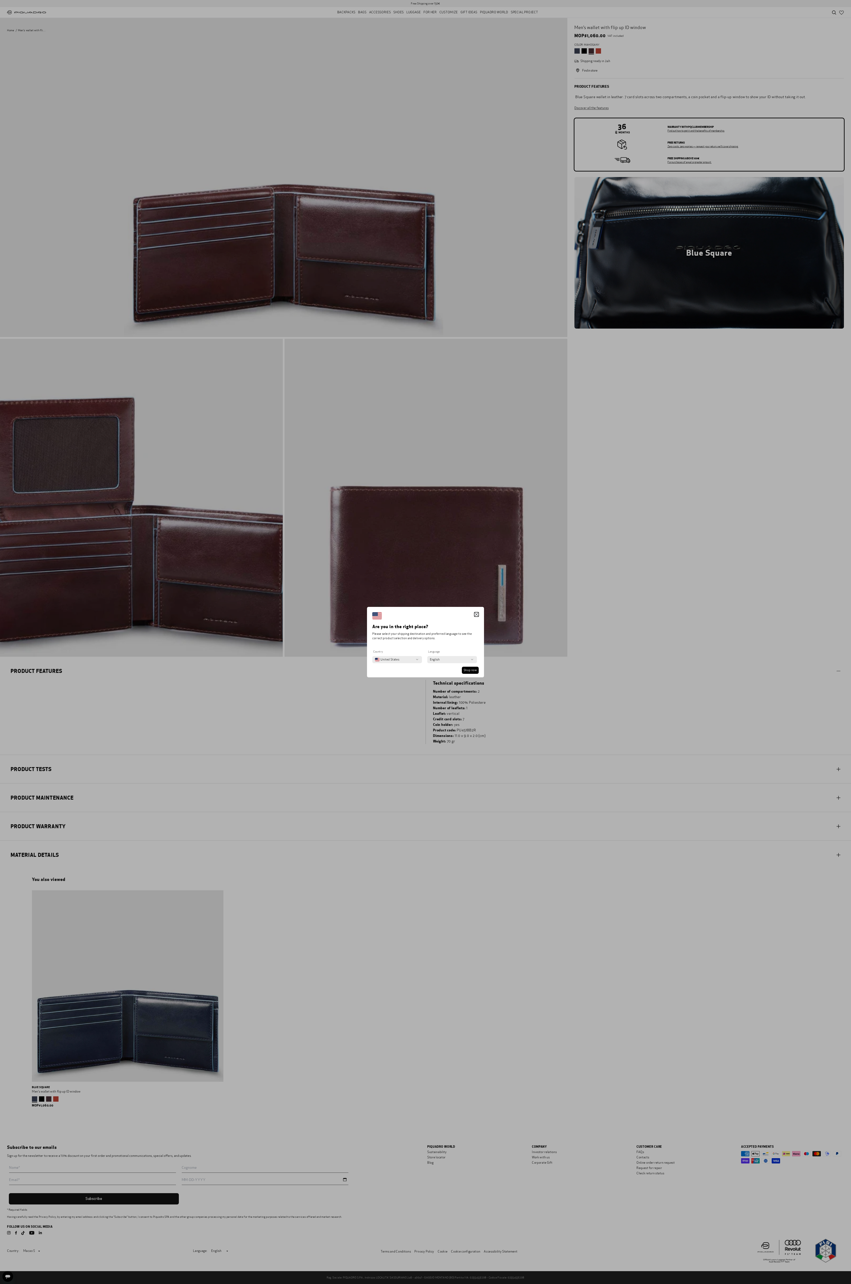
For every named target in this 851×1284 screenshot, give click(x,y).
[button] (476, 614)
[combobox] (387, 659)
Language (434, 651)
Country (378, 651)
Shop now (470, 670)
